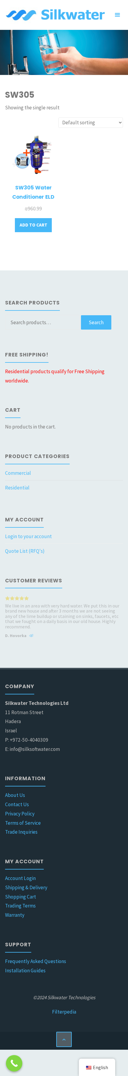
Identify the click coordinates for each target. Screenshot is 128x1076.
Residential (17, 487)
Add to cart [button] (33, 225)
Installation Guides (25, 970)
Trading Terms (20, 905)
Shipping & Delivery (26, 887)
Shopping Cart (20, 896)
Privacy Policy (20, 813)
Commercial (18, 473)
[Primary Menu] (117, 15)
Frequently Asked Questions (35, 961)
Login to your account (28, 536)
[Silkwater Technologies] (56, 15)
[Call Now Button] (14, 1063)
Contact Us (17, 804)
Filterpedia (64, 1011)
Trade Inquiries (21, 832)
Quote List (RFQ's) (25, 551)
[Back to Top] (63, 1039)
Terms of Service (23, 823)
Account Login (20, 878)
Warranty (14, 915)
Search (96, 322)
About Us (15, 795)
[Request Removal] (31, 636)
